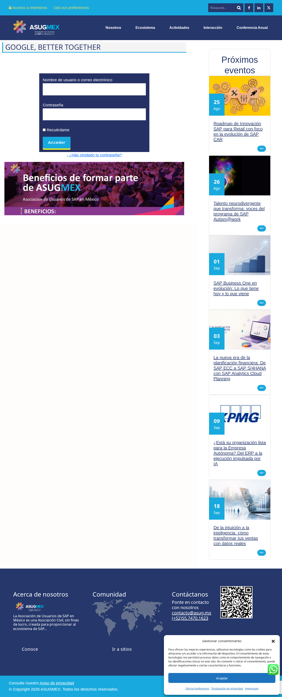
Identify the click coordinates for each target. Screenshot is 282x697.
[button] (273, 641)
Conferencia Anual (252, 28)
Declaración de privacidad (227, 688)
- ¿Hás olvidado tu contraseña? (94, 155)
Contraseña (53, 105)
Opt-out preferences (197, 688)
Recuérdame (57, 130)
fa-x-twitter (268, 7)
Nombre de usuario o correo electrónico (77, 80)
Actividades (179, 28)
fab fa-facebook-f (249, 7)
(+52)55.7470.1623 (190, 618)
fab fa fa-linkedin (258, 7)
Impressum (251, 688)
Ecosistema (145, 28)
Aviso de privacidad (57, 683)
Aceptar (222, 678)
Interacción (213, 28)
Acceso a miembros (29, 8)
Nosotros (113, 28)
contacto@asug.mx (191, 613)
